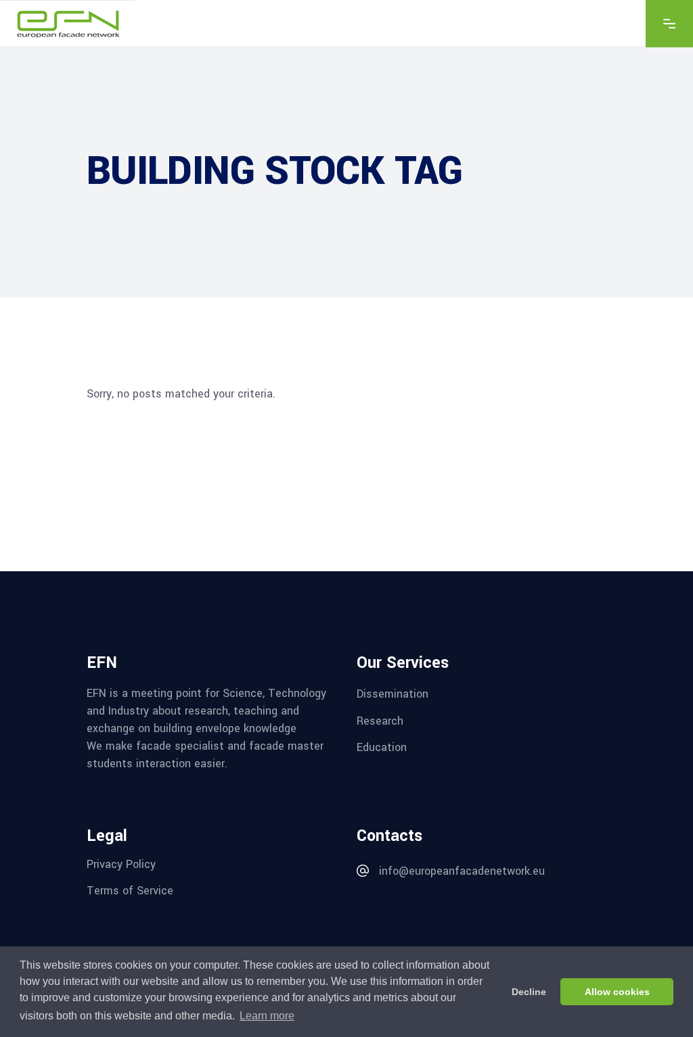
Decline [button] (529, 991)
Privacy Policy (121, 863)
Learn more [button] (267, 1015)
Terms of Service (130, 890)
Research (380, 720)
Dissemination (392, 694)
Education (382, 747)
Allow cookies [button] (617, 991)
